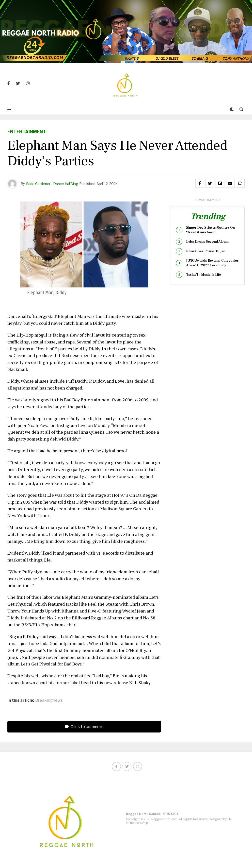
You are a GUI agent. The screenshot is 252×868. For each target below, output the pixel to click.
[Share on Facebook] (199, 183)
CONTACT (171, 814)
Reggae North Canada (143, 814)
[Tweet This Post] (209, 183)
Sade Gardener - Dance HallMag (52, 184)
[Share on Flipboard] (220, 183)
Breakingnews (49, 700)
